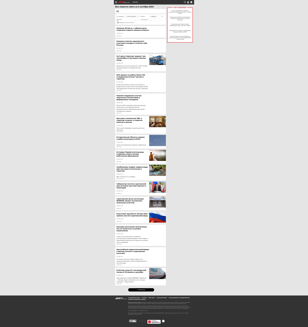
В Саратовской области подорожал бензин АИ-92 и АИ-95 (179, 31)
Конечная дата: (144, 19)
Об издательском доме (134, 297)
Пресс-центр (152, 297)
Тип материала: (120, 16)
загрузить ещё (141, 289)
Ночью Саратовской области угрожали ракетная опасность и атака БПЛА (180, 12)
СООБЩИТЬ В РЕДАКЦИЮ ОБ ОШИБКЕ (136, 299)
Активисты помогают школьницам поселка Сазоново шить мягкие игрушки (180, 18)
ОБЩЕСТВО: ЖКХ (120, 178)
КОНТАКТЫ (144, 297)
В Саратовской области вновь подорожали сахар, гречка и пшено (180, 25)
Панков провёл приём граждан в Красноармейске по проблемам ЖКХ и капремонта (180, 38)
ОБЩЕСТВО (118, 69)
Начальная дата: (119, 20)
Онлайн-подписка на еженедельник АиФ (179, 297)
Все (117, 11)
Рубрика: (143, 16)
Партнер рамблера (142, 321)
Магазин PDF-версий (162, 297)
